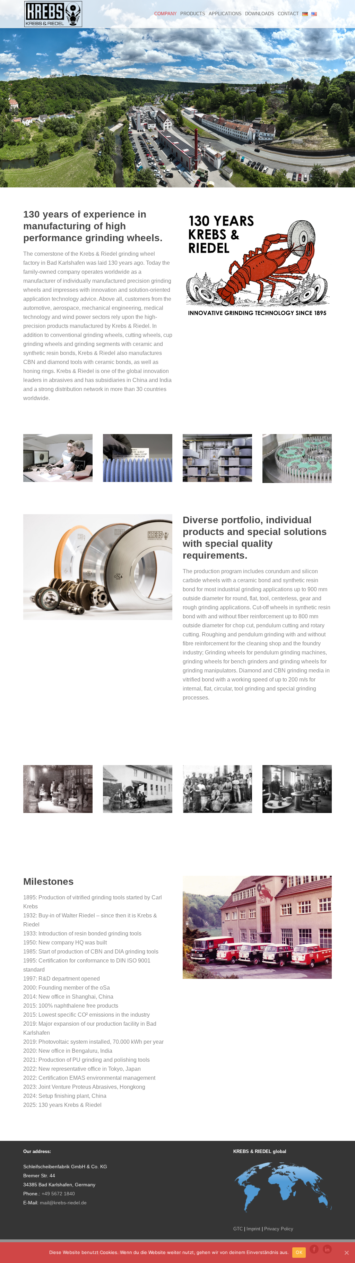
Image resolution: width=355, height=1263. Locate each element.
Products (192, 13)
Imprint (253, 1228)
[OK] (346, 1252)
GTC (238, 1228)
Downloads (259, 13)
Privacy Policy (278, 1228)
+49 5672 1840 (58, 1193)
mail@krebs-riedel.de (63, 1202)
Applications (225, 13)
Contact (288, 13)
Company (165, 13)
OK (299, 1252)
